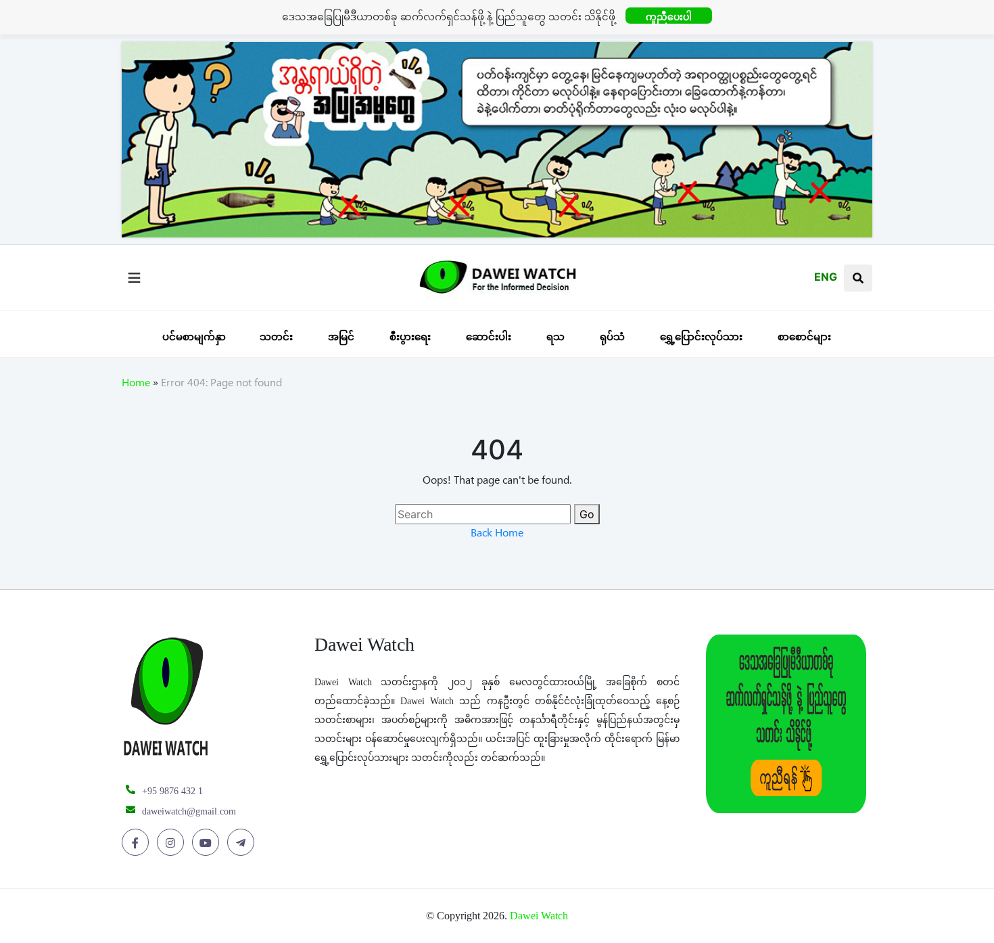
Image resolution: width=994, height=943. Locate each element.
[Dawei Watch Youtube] (208, 843)
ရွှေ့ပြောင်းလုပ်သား (701, 336)
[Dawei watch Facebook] (137, 843)
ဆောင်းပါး (488, 336)
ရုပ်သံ (612, 336)
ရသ (555, 336)
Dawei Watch (539, 915)
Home (136, 385)
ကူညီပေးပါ (669, 16)
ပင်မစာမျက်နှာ (194, 336)
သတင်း (276, 336)
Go (586, 514)
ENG (825, 276)
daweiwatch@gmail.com (189, 811)
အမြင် (341, 336)
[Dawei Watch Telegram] (243, 843)
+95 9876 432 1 (172, 791)
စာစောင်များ (804, 336)
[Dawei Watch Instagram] (173, 843)
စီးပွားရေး (410, 336)
